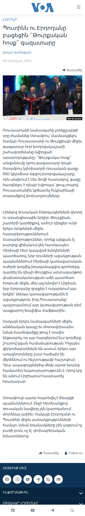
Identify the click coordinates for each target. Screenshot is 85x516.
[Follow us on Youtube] (27, 479)
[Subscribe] (58, 479)
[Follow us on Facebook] (7, 479)
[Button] (72, 70)
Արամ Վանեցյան (17, 52)
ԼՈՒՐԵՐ (10, 20)
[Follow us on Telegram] (38, 479)
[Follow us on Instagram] (17, 479)
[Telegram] (52, 510)
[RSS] (48, 479)
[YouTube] (32, 510)
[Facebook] (13, 510)
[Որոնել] (72, 510)
